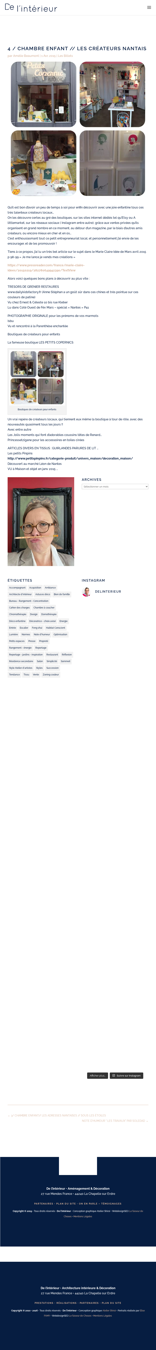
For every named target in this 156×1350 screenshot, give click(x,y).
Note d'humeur (42, 634)
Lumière (13, 634)
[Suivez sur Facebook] (64, 1232)
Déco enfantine (17, 621)
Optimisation (60, 634)
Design (33, 614)
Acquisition (35, 587)
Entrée (12, 628)
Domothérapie (49, 614)
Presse (31, 641)
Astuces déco (42, 594)
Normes (26, 634)
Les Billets (65, 56)
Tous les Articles (75, 1133)
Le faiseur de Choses (80, 1315)
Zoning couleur (51, 674)
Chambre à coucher (43, 607)
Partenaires (43, 1203)
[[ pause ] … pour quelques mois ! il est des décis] (115, 1033)
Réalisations (67, 1303)
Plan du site (66, 1203)
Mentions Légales (82, 1216)
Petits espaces (17, 641)
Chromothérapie (17, 614)
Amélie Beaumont (26, 56)
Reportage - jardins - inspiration (26, 654)
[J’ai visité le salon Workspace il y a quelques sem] (115, 750)
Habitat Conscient (55, 628)
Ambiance (50, 587)
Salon (40, 661)
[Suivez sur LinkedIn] (91, 1232)
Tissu (26, 674)
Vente (36, 674)
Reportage (40, 647)
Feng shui (37, 628)
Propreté (43, 641)
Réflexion (67, 654)
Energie (64, 621)
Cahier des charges (19, 607)
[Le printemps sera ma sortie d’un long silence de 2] (115, 971)
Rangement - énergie (20, 647)
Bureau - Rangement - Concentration (28, 601)
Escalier (24, 628)
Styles (39, 668)
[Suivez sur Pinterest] (82, 1232)
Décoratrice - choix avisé (42, 621)
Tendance (14, 674)
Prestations (44, 1303)
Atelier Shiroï (109, 1310)
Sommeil (65, 661)
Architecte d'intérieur (20, 594)
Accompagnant (17, 587)
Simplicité (52, 661)
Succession (52, 668)
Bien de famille (62, 594)
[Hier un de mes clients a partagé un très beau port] (115, 624)
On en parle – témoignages (100, 1203)
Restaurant (52, 654)
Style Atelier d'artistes (20, 668)
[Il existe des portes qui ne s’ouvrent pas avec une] (115, 899)
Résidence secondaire (21, 661)
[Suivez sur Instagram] (73, 1232)
